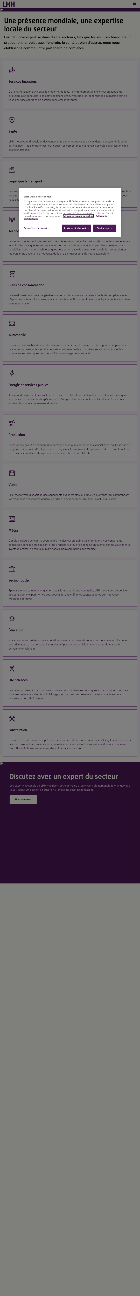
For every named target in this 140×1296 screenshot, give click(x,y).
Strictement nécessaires (76, 228)
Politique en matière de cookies (78, 216)
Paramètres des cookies (36, 228)
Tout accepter (104, 228)
